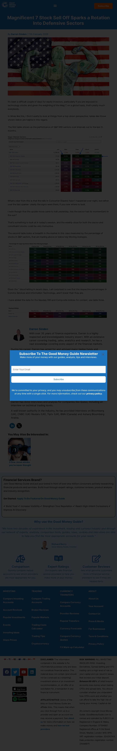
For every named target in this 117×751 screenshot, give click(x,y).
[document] (58, 375)
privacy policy (94, 393)
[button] (103, 354)
